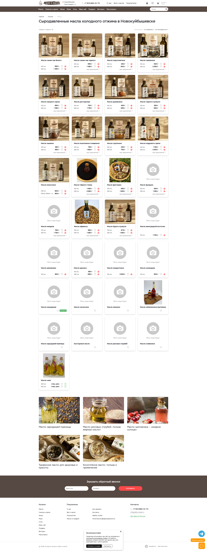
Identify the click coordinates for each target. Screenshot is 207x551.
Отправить (130, 488)
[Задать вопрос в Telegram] (201, 534)
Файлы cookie (97, 515)
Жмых (62, 9)
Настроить (107, 546)
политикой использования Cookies (97, 538)
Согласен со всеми (94, 546)
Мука (69, 9)
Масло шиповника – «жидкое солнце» (144, 428)
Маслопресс (111, 9)
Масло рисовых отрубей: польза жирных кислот (102, 428)
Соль (75, 9)
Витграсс (100, 9)
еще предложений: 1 (93, 69)
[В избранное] (62, 66)
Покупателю (131, 3)
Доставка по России (137, 516)
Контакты (95, 512)
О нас (109, 3)
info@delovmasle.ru (137, 512)
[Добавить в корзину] (65, 66)
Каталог (50, 17)
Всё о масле (119, 3)
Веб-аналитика (162, 546)
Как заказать (96, 509)
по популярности (161, 29)
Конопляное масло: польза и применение (100, 466)
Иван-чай (82, 9)
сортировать (138, 29)
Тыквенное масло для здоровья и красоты (58, 466)
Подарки (91, 9)
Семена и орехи (51, 9)
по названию (148, 29)
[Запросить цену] (65, 384)
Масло (40, 9)
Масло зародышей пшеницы (55, 426)
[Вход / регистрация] (147, 3)
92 (70, 4)
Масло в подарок (73, 519)
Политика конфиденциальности (103, 519)
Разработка (152, 546)
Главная (41, 17)
